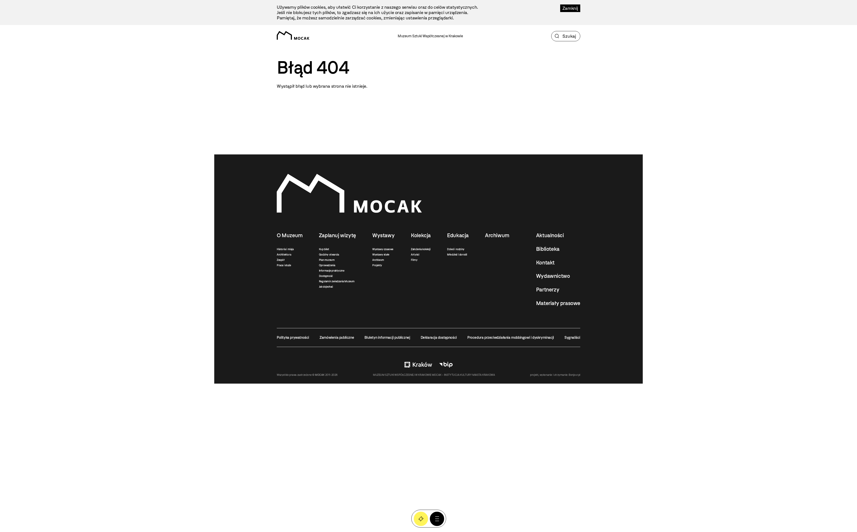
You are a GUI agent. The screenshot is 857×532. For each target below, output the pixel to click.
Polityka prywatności (293, 337)
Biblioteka (548, 249)
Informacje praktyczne (331, 270)
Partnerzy (547, 290)
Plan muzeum (327, 260)
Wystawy (383, 235)
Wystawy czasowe (382, 249)
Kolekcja (421, 235)
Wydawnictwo (553, 276)
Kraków (418, 364)
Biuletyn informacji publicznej (387, 337)
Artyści (415, 254)
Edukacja (458, 235)
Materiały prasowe (558, 303)
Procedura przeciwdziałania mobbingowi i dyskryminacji (510, 337)
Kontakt (545, 263)
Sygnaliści (572, 337)
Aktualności (550, 235)
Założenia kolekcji (421, 249)
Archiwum (378, 260)
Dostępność (326, 276)
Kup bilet (324, 249)
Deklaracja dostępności (439, 337)
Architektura (284, 254)
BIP (446, 364)
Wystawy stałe (380, 254)
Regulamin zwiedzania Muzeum (337, 281)
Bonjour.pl (574, 374)
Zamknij (570, 8)
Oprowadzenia (327, 265)
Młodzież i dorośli (457, 254)
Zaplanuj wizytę (337, 235)
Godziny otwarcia (329, 254)
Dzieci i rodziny (455, 249)
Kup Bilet (421, 519)
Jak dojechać (326, 286)
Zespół (281, 260)
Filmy (414, 260)
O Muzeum (290, 235)
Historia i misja (285, 249)
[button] (437, 519)
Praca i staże (284, 265)
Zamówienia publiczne (337, 337)
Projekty (377, 265)
